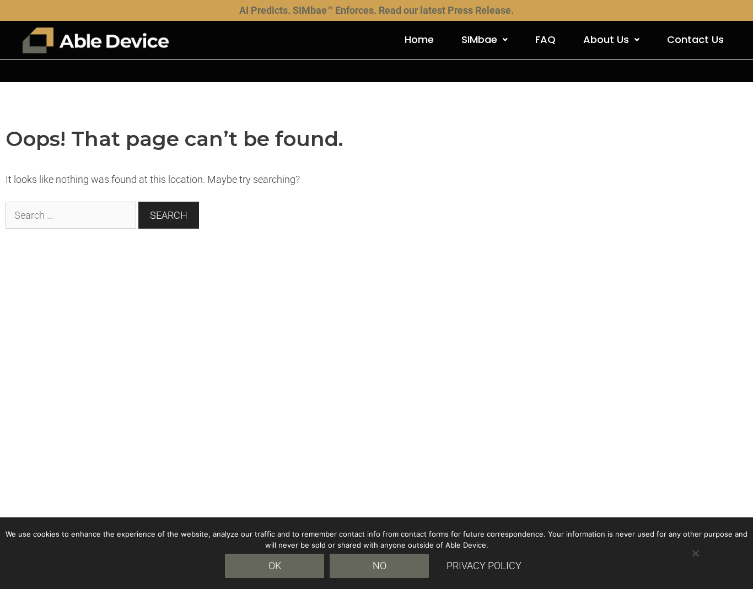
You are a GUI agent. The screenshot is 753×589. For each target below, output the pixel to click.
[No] (695, 553)
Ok (274, 565)
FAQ (545, 39)
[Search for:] (72, 215)
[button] (484, 39)
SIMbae (479, 39)
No (379, 565)
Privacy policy (484, 565)
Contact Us (695, 39)
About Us (606, 39)
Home (419, 39)
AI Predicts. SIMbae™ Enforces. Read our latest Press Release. (376, 10)
